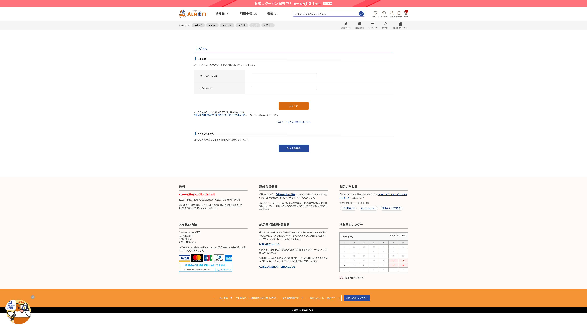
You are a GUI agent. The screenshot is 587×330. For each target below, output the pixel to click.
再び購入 (385, 27)
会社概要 (223, 298)
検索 (361, 13)
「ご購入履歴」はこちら (269, 244)
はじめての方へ (368, 208)
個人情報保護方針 (204, 114)
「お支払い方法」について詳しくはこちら (277, 266)
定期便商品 (359, 27)
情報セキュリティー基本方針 (230, 114)
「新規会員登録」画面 (285, 194)
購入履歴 (384, 16)
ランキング (373, 27)
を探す (222, 13)
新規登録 (399, 16)
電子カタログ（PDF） (391, 208)
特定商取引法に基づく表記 (263, 298)
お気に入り (375, 16)
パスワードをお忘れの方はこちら (294, 121)
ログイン (392, 16)
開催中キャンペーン (400, 27)
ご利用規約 (241, 298)
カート (406, 14)
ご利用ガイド (348, 208)
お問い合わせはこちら (357, 298)
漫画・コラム (346, 27)
